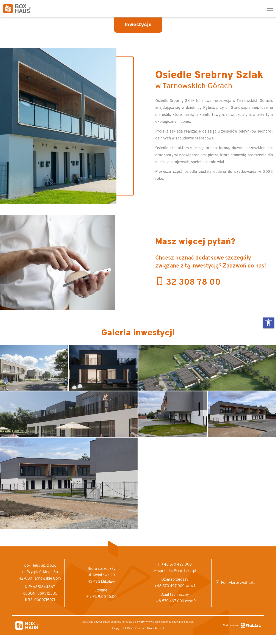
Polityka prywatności (239, 583)
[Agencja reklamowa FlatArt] (251, 625)
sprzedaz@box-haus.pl (177, 571)
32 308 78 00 (193, 282)
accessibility (268, 322)
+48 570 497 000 (176, 565)
